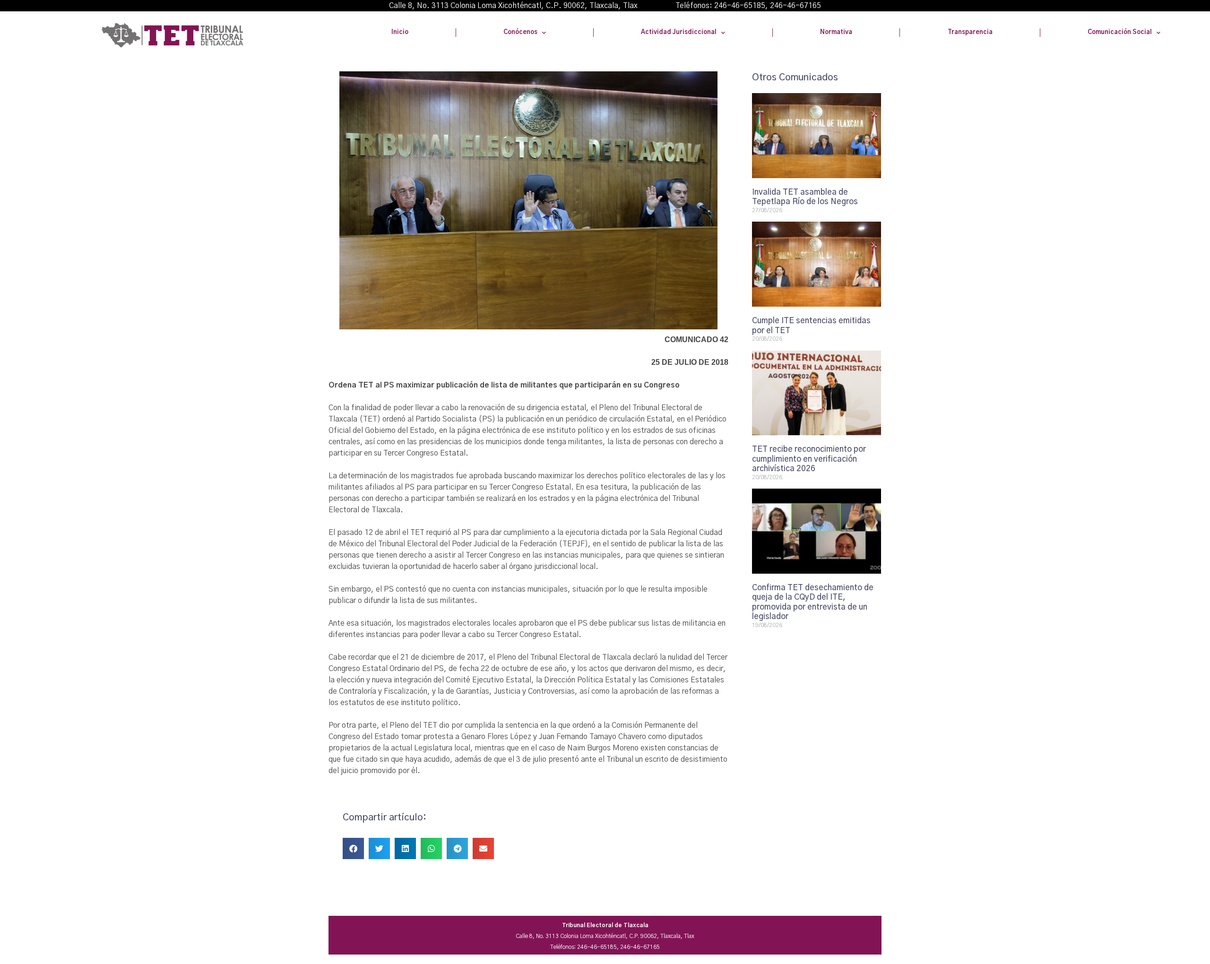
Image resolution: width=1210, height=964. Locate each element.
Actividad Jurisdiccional (679, 32)
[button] (353, 848)
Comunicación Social (1120, 32)
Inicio (399, 32)
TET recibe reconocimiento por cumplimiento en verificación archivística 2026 (809, 459)
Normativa (836, 32)
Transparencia (970, 32)
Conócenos (520, 32)
